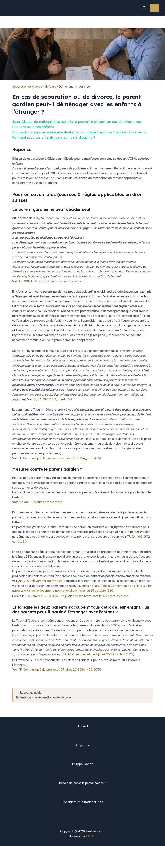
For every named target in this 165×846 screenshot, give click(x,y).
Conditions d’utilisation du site (82, 802)
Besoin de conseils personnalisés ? (82, 783)
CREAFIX (91, 836)
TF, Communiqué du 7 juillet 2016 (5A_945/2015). (101, 655)
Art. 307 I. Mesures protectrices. (40, 502)
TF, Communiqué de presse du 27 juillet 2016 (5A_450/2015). (60, 458)
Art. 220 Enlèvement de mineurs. (40, 581)
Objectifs (82, 745)
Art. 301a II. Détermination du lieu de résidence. (50, 281)
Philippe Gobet (82, 764)
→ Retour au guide (43, 695)
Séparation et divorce (27, 87)
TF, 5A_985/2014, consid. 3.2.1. (53, 399)
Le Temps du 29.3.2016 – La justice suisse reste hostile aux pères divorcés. (78, 596)
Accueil (82, 726)
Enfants (50, 87)
